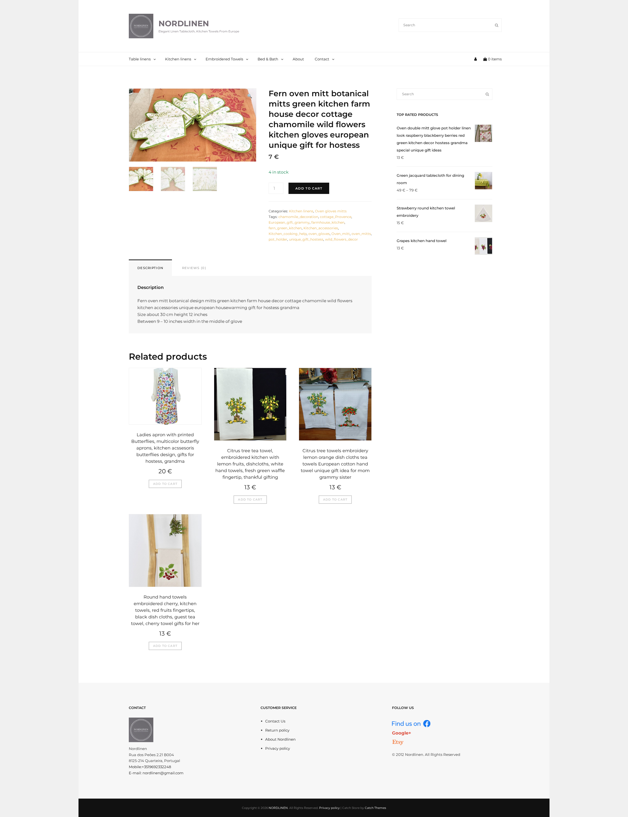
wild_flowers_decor (341, 239)
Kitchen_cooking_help (288, 233)
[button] (249, 96)
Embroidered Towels (224, 59)
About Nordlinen (280, 739)
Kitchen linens (178, 59)
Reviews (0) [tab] (194, 268)
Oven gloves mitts (331, 211)
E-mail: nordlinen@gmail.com (156, 773)
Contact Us (275, 721)
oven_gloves (319, 233)
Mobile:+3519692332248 (150, 766)
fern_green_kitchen (285, 228)
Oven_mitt (340, 233)
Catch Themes (375, 808)
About (298, 59)
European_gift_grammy (289, 222)
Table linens (140, 59)
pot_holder (278, 239)
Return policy (277, 730)
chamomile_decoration (298, 217)
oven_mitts (361, 233)
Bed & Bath (268, 59)
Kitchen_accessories (320, 228)
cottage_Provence (335, 217)
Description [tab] (150, 268)
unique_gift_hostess (306, 239)
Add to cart (308, 188)
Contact (322, 59)
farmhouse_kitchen (327, 222)
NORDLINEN (183, 23)
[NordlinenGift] (398, 742)
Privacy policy (277, 748)
